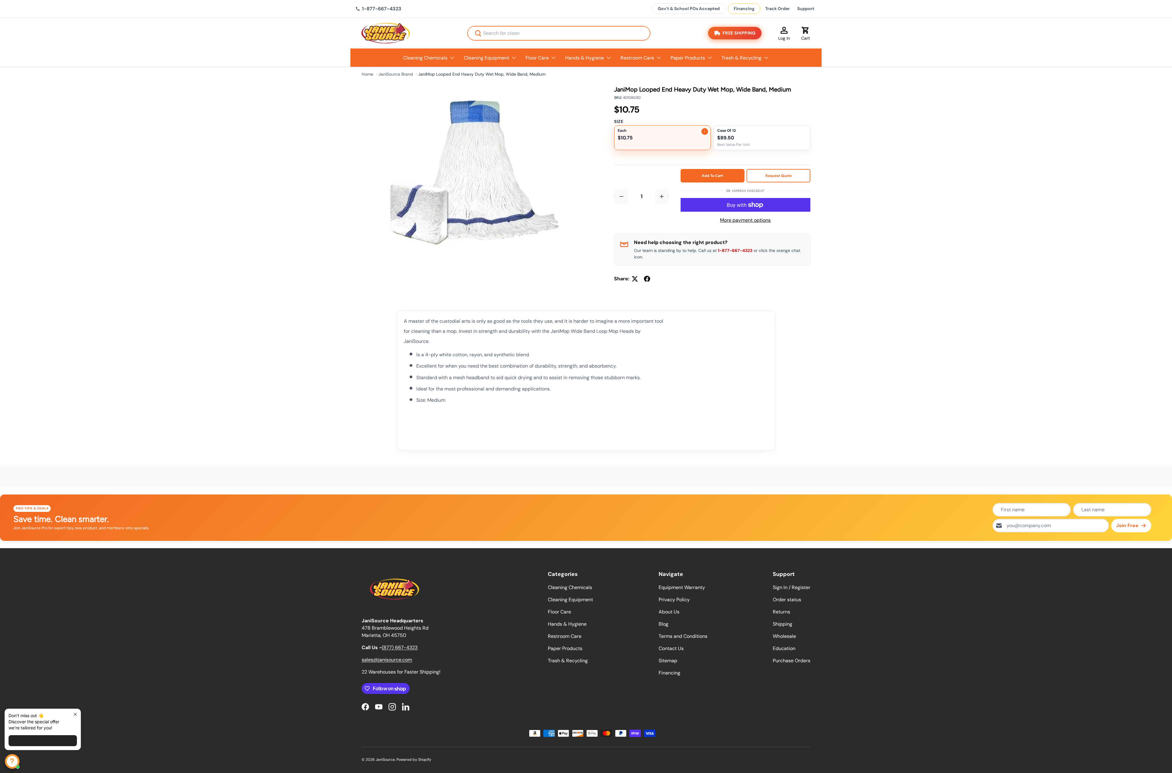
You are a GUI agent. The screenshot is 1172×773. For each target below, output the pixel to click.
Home (367, 74)
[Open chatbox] (12, 761)
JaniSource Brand (395, 74)
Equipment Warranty (682, 587)
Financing (744, 8)
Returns (781, 612)
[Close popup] (75, 714)
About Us (669, 612)
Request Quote (778, 175)
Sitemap (668, 660)
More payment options (745, 220)
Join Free (1127, 525)
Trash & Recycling (741, 58)
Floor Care (537, 58)
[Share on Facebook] (647, 279)
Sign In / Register (791, 587)
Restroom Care (637, 58)
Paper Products (688, 58)
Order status (787, 599)
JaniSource (385, 759)
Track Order (777, 8)
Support (805, 8)
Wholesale (784, 636)
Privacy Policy (674, 599)
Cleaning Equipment (486, 58)
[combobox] (559, 33)
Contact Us (671, 648)
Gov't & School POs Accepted (689, 8)
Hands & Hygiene (584, 58)
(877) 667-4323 (400, 647)
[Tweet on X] (635, 279)
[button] (805, 33)
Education (784, 648)
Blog (663, 624)
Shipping (782, 624)
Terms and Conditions (683, 636)
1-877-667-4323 (735, 250)
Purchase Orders (791, 660)
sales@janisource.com (387, 659)
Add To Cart (712, 175)
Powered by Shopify (413, 759)
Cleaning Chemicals (425, 58)
